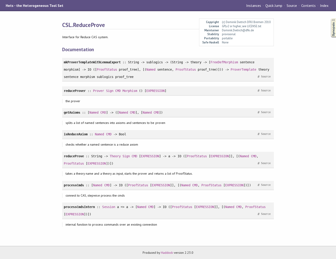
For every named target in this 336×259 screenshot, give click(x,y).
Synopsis (329, 18)
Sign (109, 91)
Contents (308, 5)
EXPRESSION (155, 91)
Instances (253, 5)
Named (150, 69)
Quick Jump (273, 5)
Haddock (167, 253)
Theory (115, 156)
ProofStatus (107, 69)
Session (108, 207)
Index (324, 5)
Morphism (130, 91)
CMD (118, 91)
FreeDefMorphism (224, 62)
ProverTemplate (243, 69)
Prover (98, 91)
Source (292, 5)
